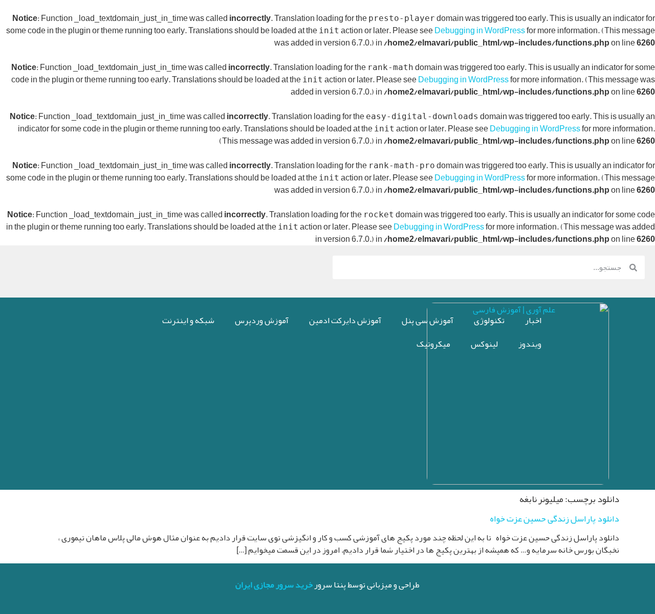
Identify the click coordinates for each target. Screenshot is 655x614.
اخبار (533, 320)
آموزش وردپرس (262, 320)
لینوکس (484, 344)
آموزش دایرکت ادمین (345, 320)
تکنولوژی (489, 320)
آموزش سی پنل (427, 320)
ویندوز (529, 344)
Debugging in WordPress (479, 30)
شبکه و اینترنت (188, 320)
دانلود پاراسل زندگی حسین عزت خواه (554, 518)
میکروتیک (433, 344)
